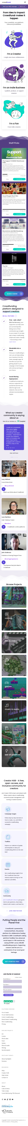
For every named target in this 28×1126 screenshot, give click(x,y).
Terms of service (6, 1121)
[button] (25, 2)
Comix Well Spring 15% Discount (11, 1093)
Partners (4, 1061)
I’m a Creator (5, 1012)
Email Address (7, 979)
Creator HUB (5, 1073)
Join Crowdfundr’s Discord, (10, 900)
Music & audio (6, 1045)
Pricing (4, 1024)
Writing (4, 1048)
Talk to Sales (5, 1091)
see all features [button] (8, 316)
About (3, 1086)
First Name (6, 984)
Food (3, 1041)
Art (2, 1034)
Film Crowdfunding (7, 1022)
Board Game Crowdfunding (9, 1019)
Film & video (5, 1038)
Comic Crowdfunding (7, 1017)
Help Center (5, 1075)
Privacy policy (14, 1121)
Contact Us (5, 1077)
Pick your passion (7, 989)
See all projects (6, 1050)
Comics (4, 1036)
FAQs (3, 1070)
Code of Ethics (6, 1088)
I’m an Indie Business (8, 1015)
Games (4, 1043)
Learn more (12, 342)
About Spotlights (6, 1059)
